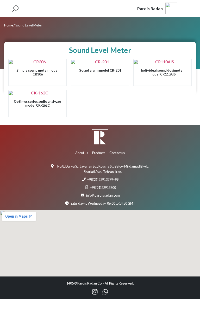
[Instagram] (95, 292)
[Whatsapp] (105, 292)
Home (8, 25)
